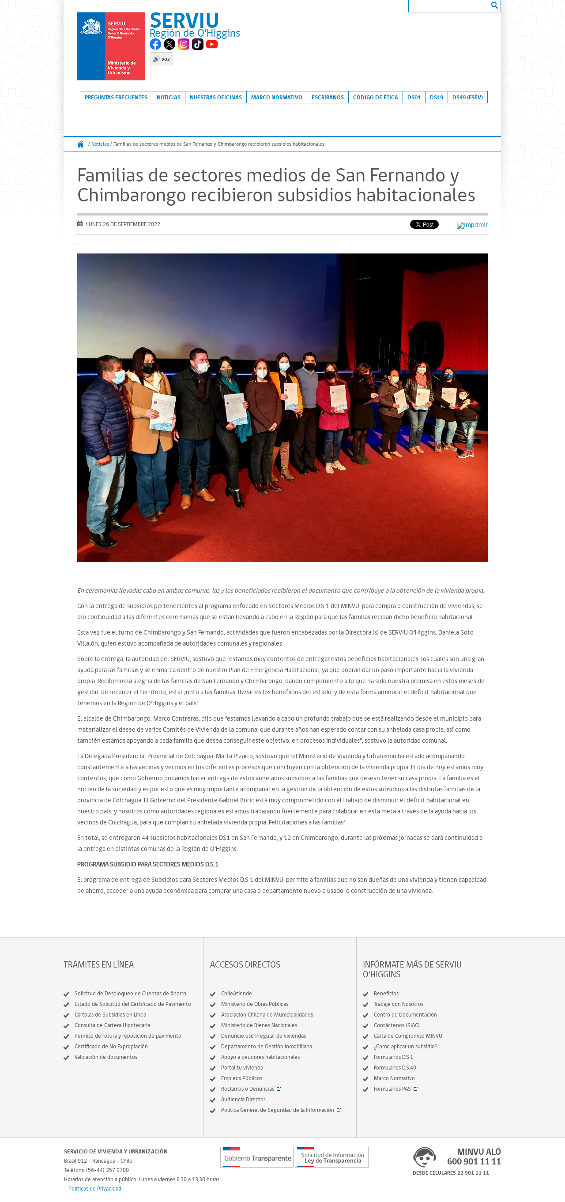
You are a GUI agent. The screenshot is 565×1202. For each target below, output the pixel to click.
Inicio (81, 144)
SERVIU (184, 19)
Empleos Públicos (241, 1078)
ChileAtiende (236, 993)
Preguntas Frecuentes (116, 97)
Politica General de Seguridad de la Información (277, 1110)
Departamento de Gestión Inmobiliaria (266, 1046)
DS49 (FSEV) (467, 97)
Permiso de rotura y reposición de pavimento (128, 1035)
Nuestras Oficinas (216, 97)
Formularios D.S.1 (393, 1057)
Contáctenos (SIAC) (397, 1025)
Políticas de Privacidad (94, 1188)
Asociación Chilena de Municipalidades (267, 1014)
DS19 (436, 97)
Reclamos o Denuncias (247, 1088)
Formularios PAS (392, 1088)
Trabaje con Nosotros (398, 1004)
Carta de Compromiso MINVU (408, 1035)
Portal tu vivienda (242, 1067)
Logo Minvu (111, 46)
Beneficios (386, 993)
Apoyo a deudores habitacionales (260, 1057)
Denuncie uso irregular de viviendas (263, 1035)
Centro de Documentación (405, 1014)
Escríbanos (328, 97)
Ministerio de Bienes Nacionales (259, 1025)
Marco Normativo (276, 97)
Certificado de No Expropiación (111, 1046)
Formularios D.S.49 (395, 1067)
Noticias (169, 97)
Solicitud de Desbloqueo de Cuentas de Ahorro (130, 993)
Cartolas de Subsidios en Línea (110, 1014)
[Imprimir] (472, 225)
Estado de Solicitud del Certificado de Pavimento (133, 1004)
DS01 (414, 97)
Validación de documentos (106, 1057)
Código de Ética (375, 97)
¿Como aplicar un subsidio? (405, 1046)
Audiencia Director (243, 1099)
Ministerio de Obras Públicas (254, 1004)
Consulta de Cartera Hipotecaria (112, 1025)
